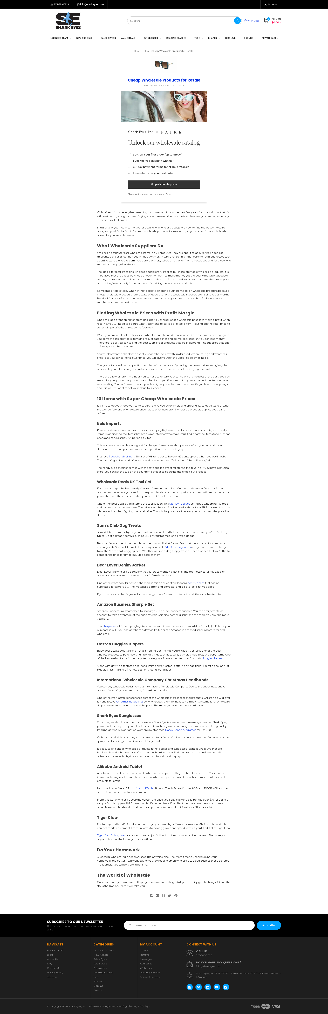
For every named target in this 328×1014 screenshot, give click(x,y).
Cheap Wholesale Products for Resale (164, 80)
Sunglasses (151, 38)
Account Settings (150, 976)
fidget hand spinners (122, 456)
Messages (146, 959)
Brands (248, 38)
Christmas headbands (129, 701)
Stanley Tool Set (179, 503)
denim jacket (195, 583)
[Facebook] (151, 895)
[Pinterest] (176, 895)
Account (272, 4)
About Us (52, 959)
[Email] (157, 895)
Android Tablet (145, 788)
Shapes (212, 38)
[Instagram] (226, 987)
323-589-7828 (61, 4)
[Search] (237, 20)
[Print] (163, 895)
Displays (230, 38)
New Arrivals (84, 38)
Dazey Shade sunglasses (180, 730)
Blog (50, 954)
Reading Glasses (176, 38)
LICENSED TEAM (59, 38)
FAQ (49, 963)
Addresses (146, 963)
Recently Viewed (150, 972)
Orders (144, 950)
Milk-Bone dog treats (177, 547)
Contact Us (53, 968)
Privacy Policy (55, 972)
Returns (144, 954)
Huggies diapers (212, 658)
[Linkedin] (207, 987)
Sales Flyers (108, 38)
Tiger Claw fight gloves (111, 835)
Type (197, 38)
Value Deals (128, 38)
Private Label (270, 38)
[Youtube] (217, 987)
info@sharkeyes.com (92, 4)
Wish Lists (253, 20)
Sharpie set (109, 626)
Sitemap (52, 976)
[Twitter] (169, 895)
